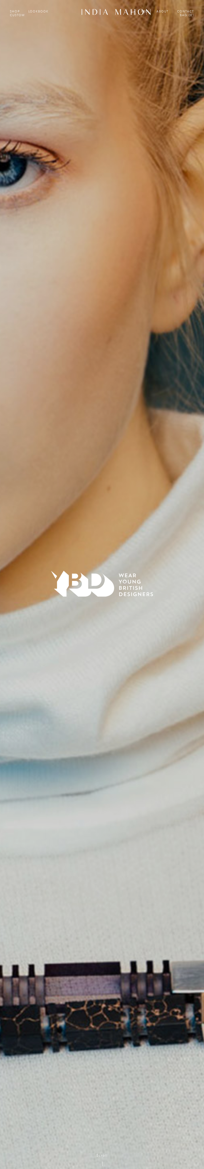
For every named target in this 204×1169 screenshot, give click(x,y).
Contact (185, 11)
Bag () (187, 15)
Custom (17, 15)
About (162, 11)
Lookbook (38, 11)
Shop (15, 11)
